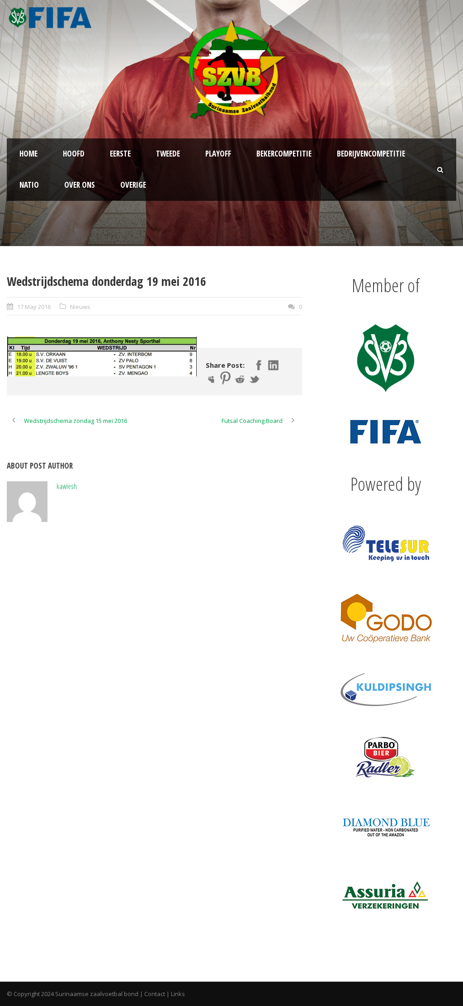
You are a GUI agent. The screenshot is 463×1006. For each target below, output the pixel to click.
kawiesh (67, 486)
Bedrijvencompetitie (371, 153)
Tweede (168, 153)
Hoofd (74, 153)
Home (28, 153)
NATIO (29, 185)
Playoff (218, 153)
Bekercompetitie (284, 153)
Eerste (120, 153)
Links (178, 994)
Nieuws (80, 307)
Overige (133, 185)
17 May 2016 (34, 307)
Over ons (79, 185)
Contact (154, 994)
